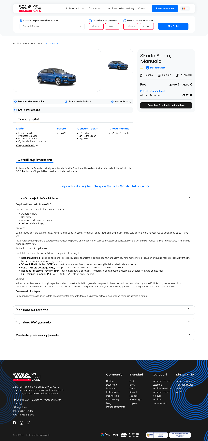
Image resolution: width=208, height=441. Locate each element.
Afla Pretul (173, 26)
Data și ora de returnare (140, 20)
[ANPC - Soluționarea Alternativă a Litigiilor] (156, 435)
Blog (108, 403)
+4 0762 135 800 (25, 411)
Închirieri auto (113, 392)
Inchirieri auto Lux (162, 388)
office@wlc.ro (20, 407)
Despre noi (111, 384)
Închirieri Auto (73, 8)
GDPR (179, 388)
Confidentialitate (184, 384)
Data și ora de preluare (104, 20)
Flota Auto (94, 8)
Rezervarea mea (165, 8)
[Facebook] (15, 422)
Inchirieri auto (20, 43)
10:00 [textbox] (111, 26)
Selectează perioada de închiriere (166, 105)
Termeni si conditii (185, 381)
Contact (142, 8)
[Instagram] (22, 422)
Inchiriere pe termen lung (121, 8)
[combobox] (52, 26)
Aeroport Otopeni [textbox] (31, 26)
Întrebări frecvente (115, 407)
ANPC (179, 392)
